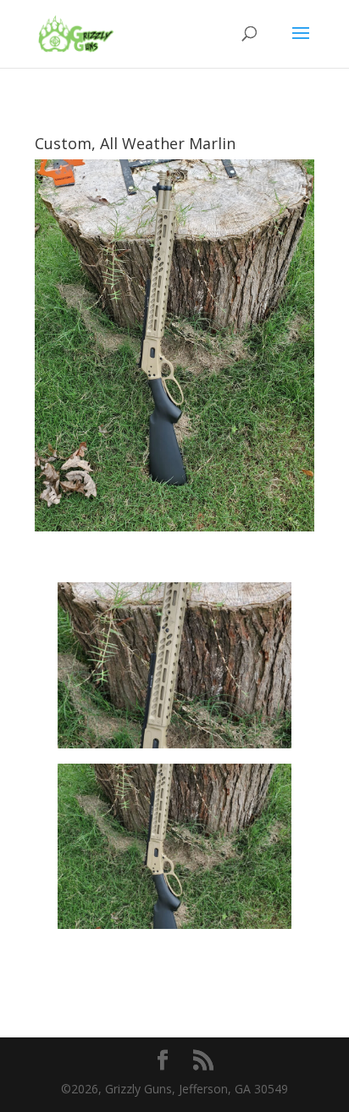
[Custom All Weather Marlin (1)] (174, 928)
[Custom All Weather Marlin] (174, 748)
